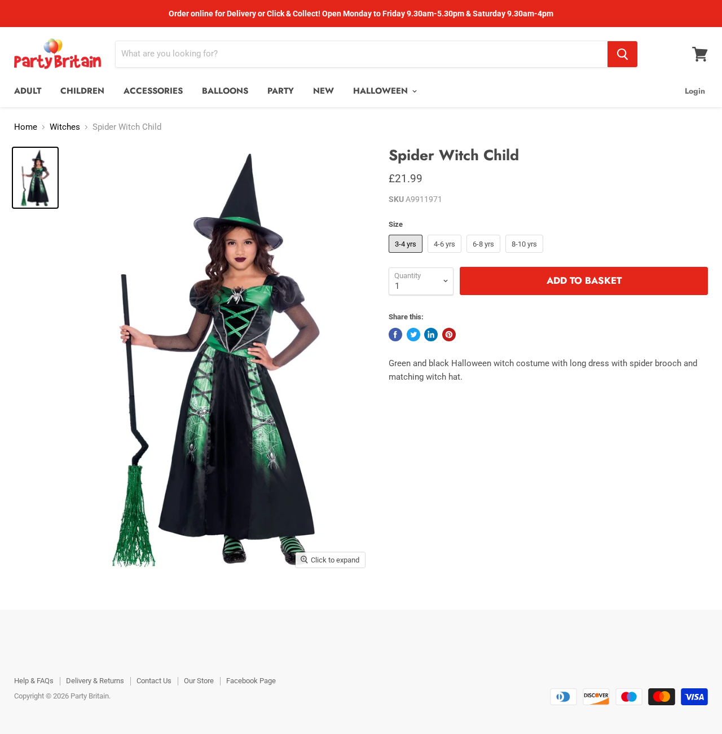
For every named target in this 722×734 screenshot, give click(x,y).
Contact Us (154, 680)
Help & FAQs (34, 680)
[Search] (622, 54)
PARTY (280, 91)
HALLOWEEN (382, 91)
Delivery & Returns (95, 680)
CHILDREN (82, 91)
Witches (65, 127)
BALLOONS (225, 91)
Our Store (199, 680)
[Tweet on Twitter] (413, 334)
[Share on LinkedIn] (431, 334)
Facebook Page (251, 680)
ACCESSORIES (153, 91)
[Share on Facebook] (395, 334)
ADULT (27, 91)
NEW (323, 91)
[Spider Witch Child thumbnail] (35, 178)
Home (25, 127)
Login (695, 90)
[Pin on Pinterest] (449, 334)
